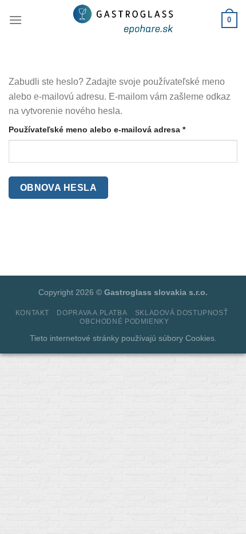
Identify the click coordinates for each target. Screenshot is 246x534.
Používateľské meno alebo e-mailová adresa (113, 129)
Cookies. (201, 338)
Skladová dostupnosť (181, 313)
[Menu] (15, 20)
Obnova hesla (58, 188)
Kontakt (32, 313)
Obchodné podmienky (124, 321)
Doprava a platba (92, 313)
